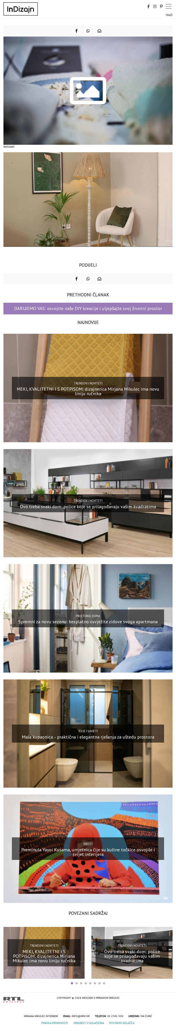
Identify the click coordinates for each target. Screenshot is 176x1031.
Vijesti (88, 844)
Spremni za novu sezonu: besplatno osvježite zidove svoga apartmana (88, 622)
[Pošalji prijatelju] (99, 30)
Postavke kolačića (122, 1023)
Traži (169, 15)
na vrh (168, 998)
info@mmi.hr (81, 1016)
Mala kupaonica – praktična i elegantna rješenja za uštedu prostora (88, 737)
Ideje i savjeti (88, 731)
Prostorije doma (88, 616)
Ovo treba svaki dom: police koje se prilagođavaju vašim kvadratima (88, 506)
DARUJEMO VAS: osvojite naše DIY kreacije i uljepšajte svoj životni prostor (88, 308)
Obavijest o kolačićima (88, 1023)
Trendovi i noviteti (88, 383)
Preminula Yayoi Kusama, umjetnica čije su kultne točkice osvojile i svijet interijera (88, 852)
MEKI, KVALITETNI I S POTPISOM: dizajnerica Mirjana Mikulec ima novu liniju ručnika (88, 391)
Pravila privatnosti (54, 1023)
